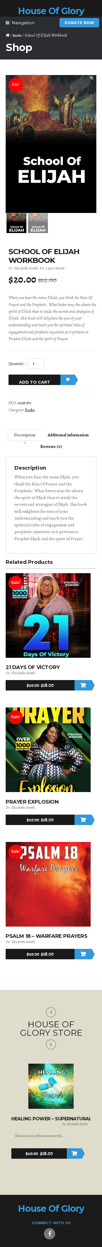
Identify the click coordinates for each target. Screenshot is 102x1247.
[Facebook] (49, 1233)
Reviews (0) (51, 446)
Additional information (68, 435)
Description (24, 435)
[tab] (24, 435)
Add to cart (34, 382)
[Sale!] (48, 656)
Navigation (23, 22)
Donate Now (79, 22)
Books (17, 35)
